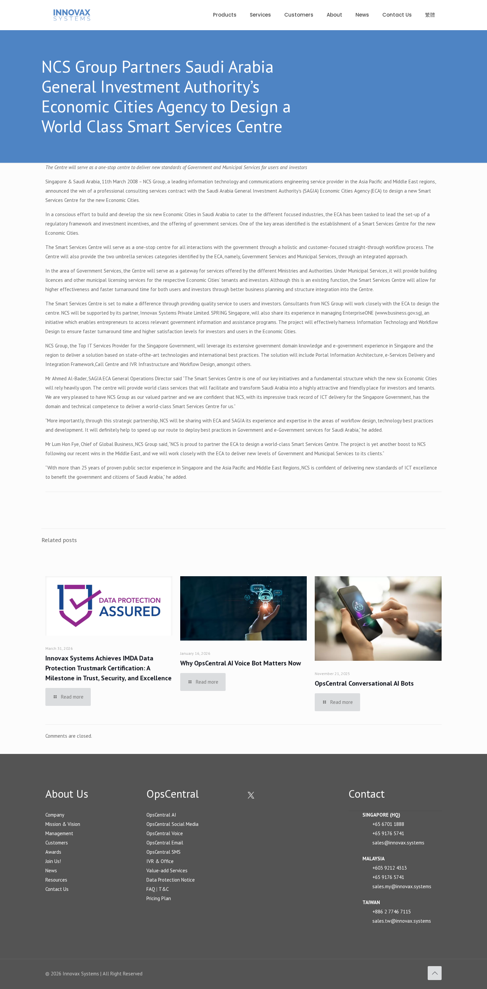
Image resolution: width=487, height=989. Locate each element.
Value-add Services (167, 870)
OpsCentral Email (164, 842)
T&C (164, 889)
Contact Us (57, 889)
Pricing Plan (158, 898)
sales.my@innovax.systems (401, 886)
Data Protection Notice (170, 880)
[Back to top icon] (435, 973)
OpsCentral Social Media (172, 824)
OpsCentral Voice (164, 833)
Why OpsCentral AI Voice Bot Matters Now (240, 663)
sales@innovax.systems (398, 842)
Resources (56, 880)
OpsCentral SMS (163, 852)
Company (54, 815)
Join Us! (53, 861)
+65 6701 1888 (388, 824)
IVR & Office (160, 861)
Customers (56, 842)
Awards (53, 852)
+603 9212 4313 (389, 868)
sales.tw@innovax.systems (401, 921)
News (51, 870)
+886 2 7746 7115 (391, 911)
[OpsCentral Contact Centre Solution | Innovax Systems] (72, 15)
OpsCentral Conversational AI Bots (364, 683)
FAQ (150, 889)
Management (59, 833)
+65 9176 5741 (388, 833)
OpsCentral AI (161, 815)
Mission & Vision (62, 824)
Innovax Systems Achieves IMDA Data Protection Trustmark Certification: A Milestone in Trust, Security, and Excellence (108, 668)
